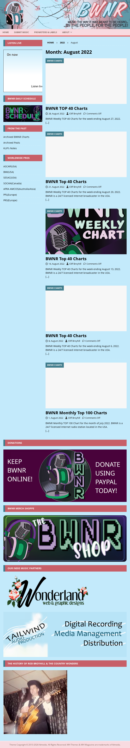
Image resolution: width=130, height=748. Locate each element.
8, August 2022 (56, 340)
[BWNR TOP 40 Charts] (86, 81)
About (65, 32)
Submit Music (21, 32)
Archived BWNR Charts (16, 136)
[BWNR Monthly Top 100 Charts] (86, 385)
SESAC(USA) (9, 177)
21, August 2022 (56, 186)
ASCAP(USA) (10, 166)
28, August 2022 (56, 113)
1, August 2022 (56, 417)
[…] (47, 122)
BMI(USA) (8, 172)
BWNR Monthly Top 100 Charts (76, 412)
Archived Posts (11, 142)
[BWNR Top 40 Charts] (86, 154)
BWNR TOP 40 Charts (67, 108)
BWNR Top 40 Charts (66, 181)
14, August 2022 (56, 263)
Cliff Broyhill (75, 113)
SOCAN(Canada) (12, 183)
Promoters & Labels (45, 32)
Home (6, 32)
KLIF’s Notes (10, 148)
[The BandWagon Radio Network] (65, 26)
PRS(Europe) (10, 200)
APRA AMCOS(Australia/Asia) (19, 189)
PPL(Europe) (10, 194)
